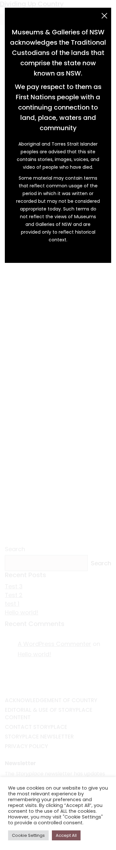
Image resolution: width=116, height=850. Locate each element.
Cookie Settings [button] (28, 835)
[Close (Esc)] (104, 16)
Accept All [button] (66, 835)
